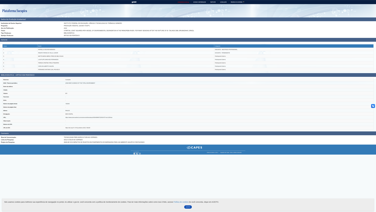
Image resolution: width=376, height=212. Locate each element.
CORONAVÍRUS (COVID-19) (183, 2)
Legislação (223, 2)
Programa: (4, 26)
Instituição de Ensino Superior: (11, 23)
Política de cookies (181, 202)
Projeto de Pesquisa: (8, 142)
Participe (213, 2)
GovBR (134, 2)
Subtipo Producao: (7, 35)
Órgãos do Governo (236, 2)
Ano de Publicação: (7, 28)
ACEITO (188, 207)
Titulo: (3, 31)
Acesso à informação (199, 2)
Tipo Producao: (6, 33)
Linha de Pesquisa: (7, 140)
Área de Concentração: (8, 137)
